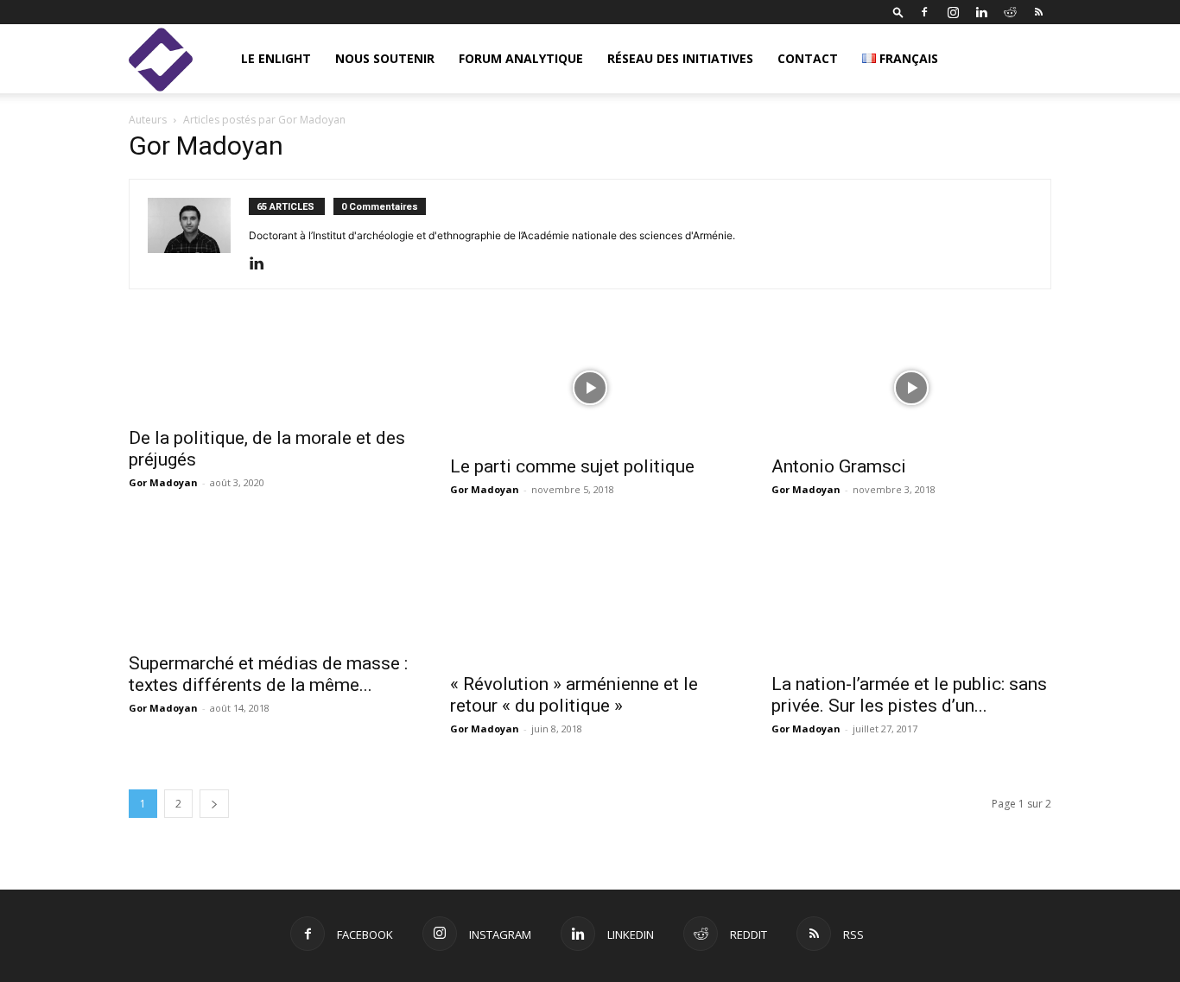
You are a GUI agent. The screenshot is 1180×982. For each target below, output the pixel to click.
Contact (807, 58)
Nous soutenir (385, 58)
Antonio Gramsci (838, 466)
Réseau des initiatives (680, 58)
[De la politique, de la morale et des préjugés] (269, 373)
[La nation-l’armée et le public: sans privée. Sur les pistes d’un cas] (911, 593)
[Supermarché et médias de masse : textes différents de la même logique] (269, 583)
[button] (898, 11)
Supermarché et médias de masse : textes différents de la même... (268, 674)
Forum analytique (521, 58)
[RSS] (1038, 12)
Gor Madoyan (163, 482)
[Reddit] (1010, 12)
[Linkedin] (981, 12)
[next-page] (214, 803)
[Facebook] (924, 12)
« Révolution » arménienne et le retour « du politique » (574, 695)
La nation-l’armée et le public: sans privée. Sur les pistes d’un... (909, 695)
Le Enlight (276, 58)
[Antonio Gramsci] (911, 388)
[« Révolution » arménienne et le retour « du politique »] (590, 593)
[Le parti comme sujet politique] (590, 388)
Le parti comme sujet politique (572, 466)
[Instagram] (953, 12)
